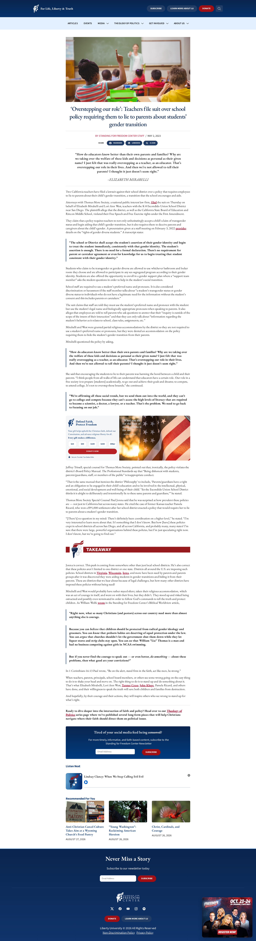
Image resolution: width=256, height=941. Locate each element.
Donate (206, 8)
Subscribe (156, 8)
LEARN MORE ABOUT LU (136, 918)
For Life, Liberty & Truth (57, 9)
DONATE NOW (92, 451)
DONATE (112, 918)
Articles (73, 23)
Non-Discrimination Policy (119, 933)
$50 (82, 444)
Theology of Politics (126, 23)
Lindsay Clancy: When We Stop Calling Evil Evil (113, 776)
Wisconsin (114, 573)
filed (154, 202)
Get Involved (156, 23)
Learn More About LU (181, 8)
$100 (93, 444)
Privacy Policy (144, 933)
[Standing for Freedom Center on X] (112, 909)
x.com (152, 143)
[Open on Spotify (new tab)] (189, 774)
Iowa (126, 573)
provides (181, 228)
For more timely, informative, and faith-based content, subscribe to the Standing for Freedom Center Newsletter (128, 741)
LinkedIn (136, 143)
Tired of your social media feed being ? (128, 732)
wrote (101, 603)
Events (88, 23)
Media (101, 23)
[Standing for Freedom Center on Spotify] (144, 909)
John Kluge (147, 685)
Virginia (102, 573)
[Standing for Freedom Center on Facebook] (120, 909)
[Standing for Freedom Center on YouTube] (128, 909)
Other (112, 444)
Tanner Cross (130, 685)
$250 (103, 444)
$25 (72, 444)
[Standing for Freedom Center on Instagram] (136, 909)
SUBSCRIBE (151, 752)
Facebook (117, 143)
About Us (179, 23)
